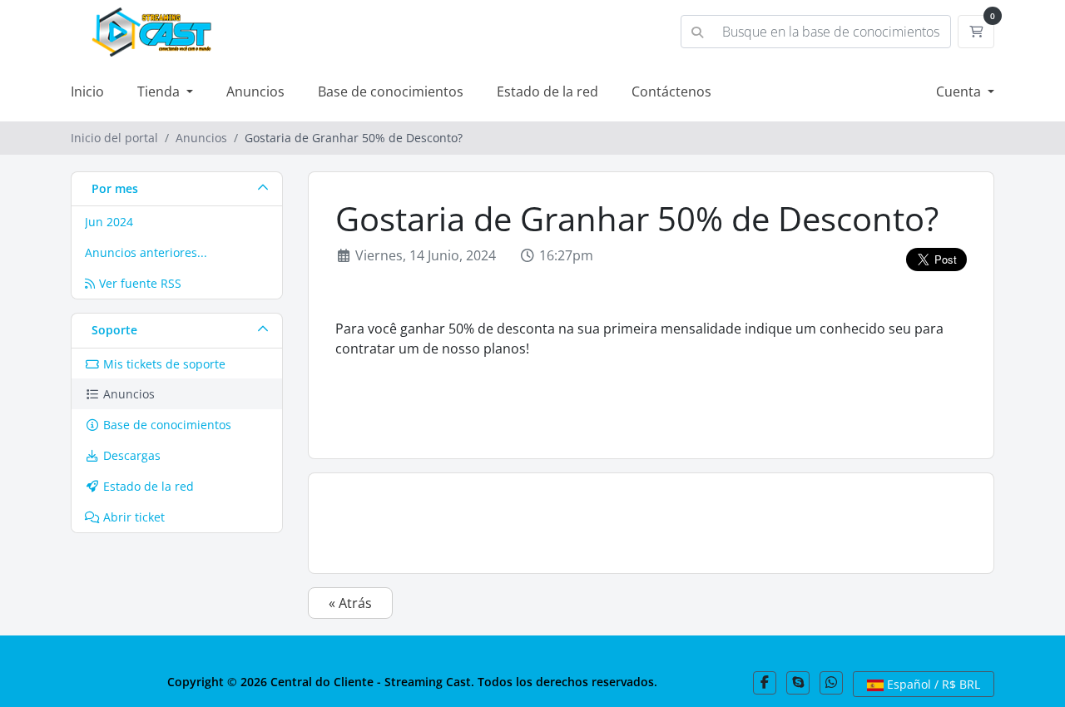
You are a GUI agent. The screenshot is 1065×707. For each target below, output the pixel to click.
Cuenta (960, 91)
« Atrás (350, 603)
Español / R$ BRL (932, 684)
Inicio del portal (114, 138)
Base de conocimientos (390, 91)
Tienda (160, 91)
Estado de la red (547, 91)
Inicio (87, 91)
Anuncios (255, 91)
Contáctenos (671, 91)
